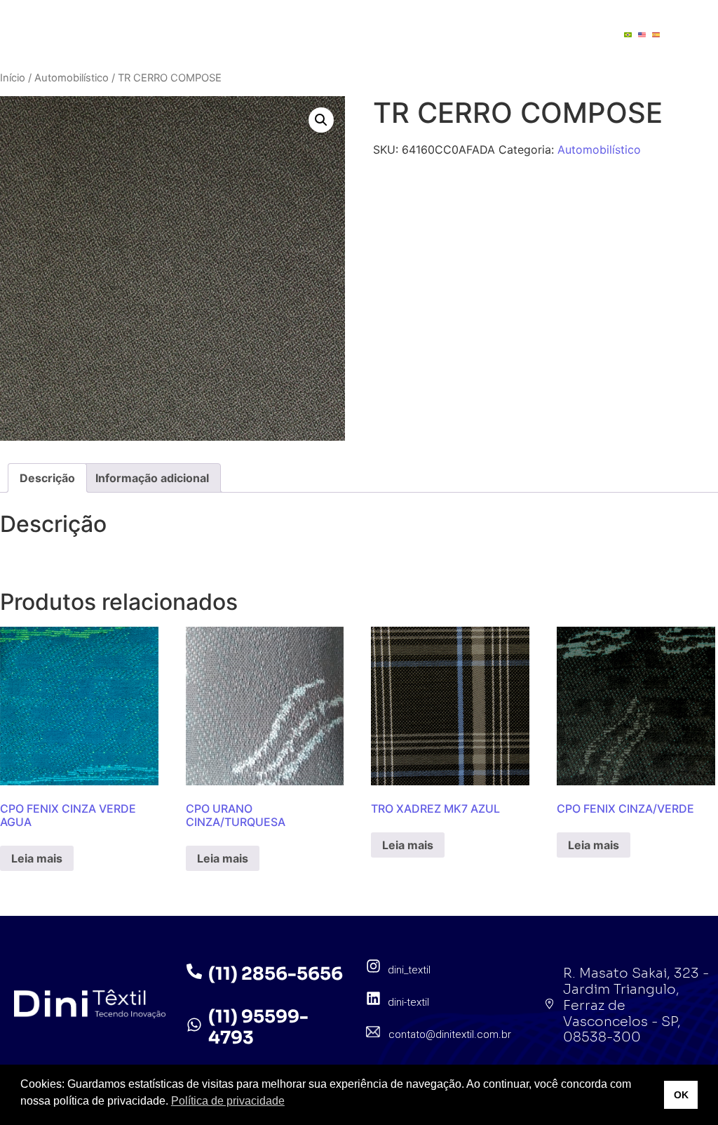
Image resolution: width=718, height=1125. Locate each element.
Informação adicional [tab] (152, 478)
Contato (444, 48)
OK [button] (681, 1094)
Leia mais (36, 858)
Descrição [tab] (47, 478)
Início (12, 78)
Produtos (350, 21)
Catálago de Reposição (321, 48)
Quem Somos (254, 21)
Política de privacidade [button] (228, 1101)
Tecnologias (450, 21)
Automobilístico (71, 78)
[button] (321, 120)
